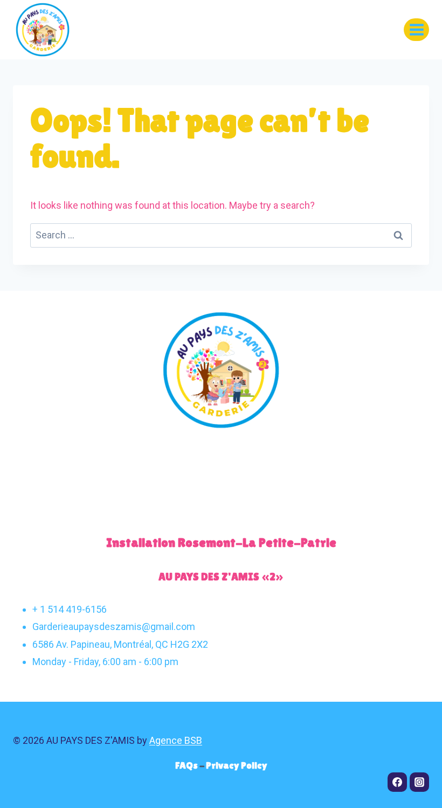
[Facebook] (397, 782)
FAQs (187, 765)
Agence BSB (175, 740)
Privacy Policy (236, 765)
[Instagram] (419, 782)
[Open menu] (416, 29)
